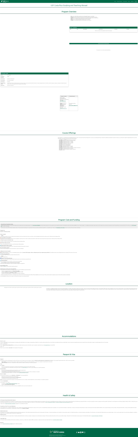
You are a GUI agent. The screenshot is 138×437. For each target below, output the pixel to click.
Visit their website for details (57, 419)
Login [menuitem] (136, 1)
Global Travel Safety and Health (10, 403)
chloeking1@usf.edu (63, 108)
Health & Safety (69, 395)
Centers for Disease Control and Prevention (63, 402)
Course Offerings (69, 133)
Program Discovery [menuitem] (119, 1)
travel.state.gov (25, 367)
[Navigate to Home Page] (5, 1)
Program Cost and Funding (69, 220)
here (4, 266)
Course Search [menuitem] (125, 1)
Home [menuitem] (115, 1)
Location (69, 284)
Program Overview (69, 12)
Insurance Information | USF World (96, 415)
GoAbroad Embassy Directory (23, 372)
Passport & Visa (69, 354)
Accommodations (69, 336)
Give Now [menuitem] (132, 1)
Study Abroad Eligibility (36, 225)
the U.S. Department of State (50, 402)
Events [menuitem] (129, 1)
